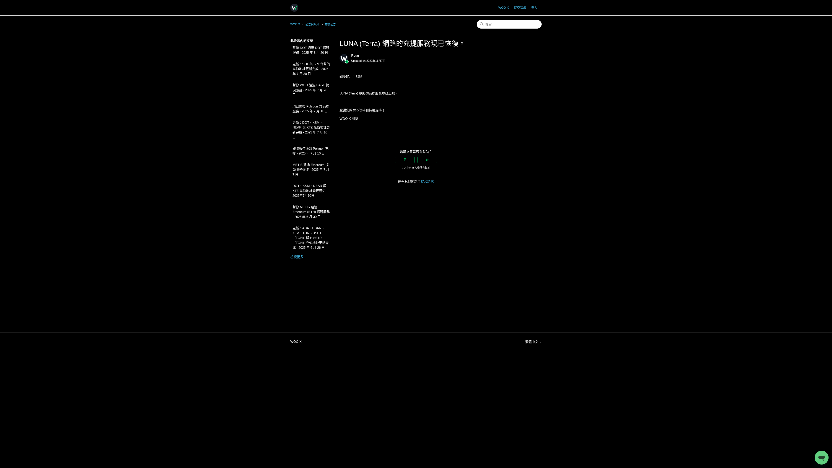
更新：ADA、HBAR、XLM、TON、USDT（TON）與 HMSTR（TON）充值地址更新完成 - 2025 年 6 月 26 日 (310, 237)
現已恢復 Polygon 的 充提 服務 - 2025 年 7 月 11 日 (310, 108)
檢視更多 (296, 257)
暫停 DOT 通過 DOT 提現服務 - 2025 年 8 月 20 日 (310, 50)
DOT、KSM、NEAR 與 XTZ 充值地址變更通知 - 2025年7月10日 (309, 190)
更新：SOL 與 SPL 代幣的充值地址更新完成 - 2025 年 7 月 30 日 (311, 69)
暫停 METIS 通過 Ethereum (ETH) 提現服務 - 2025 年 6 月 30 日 (311, 212)
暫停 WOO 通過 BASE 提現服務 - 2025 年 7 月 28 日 (310, 90)
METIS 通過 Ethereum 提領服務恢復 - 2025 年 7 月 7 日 (310, 169)
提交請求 (520, 7)
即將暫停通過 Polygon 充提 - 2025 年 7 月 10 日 (310, 151)
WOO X (503, 7)
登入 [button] (534, 7)
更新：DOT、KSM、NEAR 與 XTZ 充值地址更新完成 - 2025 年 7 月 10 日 (311, 130)
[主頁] (294, 8)
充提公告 (330, 24)
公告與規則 (312, 24)
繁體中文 (532, 342)
